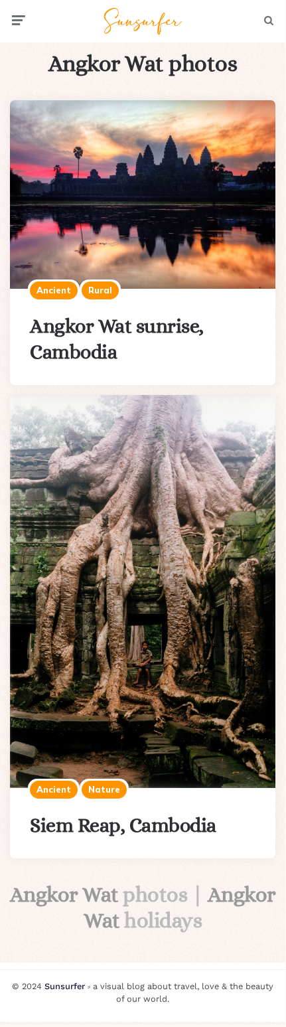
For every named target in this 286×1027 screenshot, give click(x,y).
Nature (104, 789)
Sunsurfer (64, 986)
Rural (100, 290)
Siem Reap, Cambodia (123, 825)
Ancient (53, 290)
